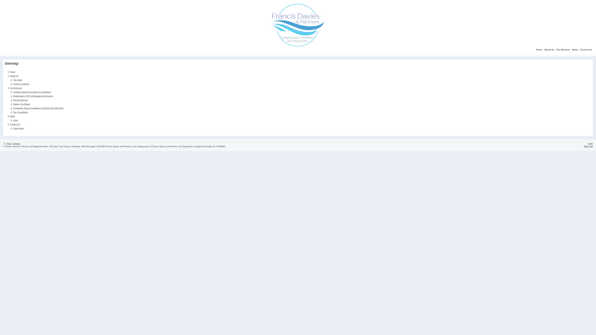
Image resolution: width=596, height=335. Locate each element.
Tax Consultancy (20, 112)
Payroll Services (20, 100)
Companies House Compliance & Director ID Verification (38, 108)
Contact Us (15, 124)
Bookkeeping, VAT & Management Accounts (33, 96)
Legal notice (18, 128)
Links (15, 120)
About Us (14, 76)
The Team (17, 80)
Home (12, 72)
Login (590, 143)
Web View (588, 146)
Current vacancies (21, 84)
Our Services (16, 88)
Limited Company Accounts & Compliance (32, 92)
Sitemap (16, 144)
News (12, 116)
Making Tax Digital (21, 104)
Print (8, 144)
